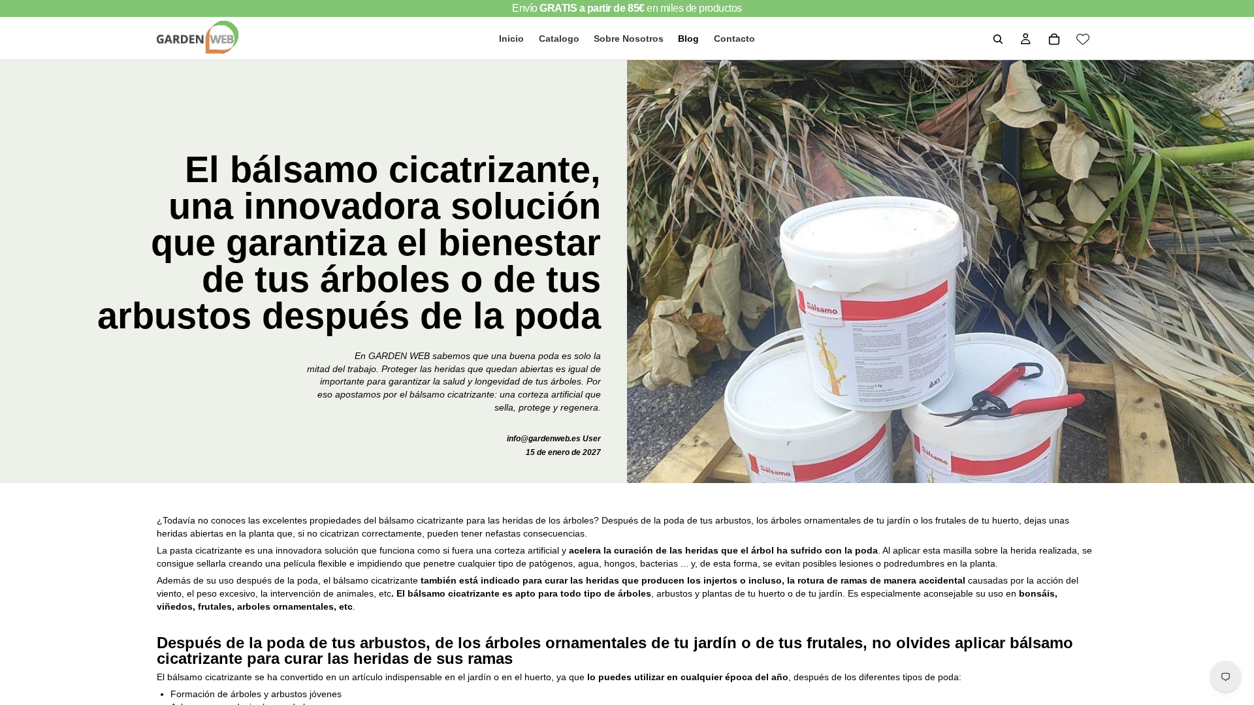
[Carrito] (1054, 39)
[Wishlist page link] (1082, 39)
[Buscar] (998, 39)
